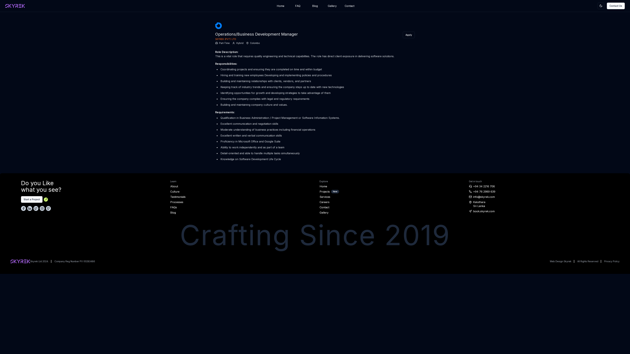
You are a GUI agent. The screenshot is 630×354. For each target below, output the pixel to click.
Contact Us (615, 5)
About (174, 186)
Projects (325, 191)
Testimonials (178, 196)
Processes (176, 202)
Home (280, 6)
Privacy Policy (612, 261)
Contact (349, 6)
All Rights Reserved (587, 261)
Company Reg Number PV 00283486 (74, 261)
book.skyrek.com (484, 211)
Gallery (332, 6)
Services (325, 196)
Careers (324, 202)
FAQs (173, 207)
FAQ (297, 6)
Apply (409, 34)
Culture (174, 191)
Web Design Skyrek (560, 261)
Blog (315, 6)
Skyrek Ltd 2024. (39, 261)
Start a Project (32, 199)
